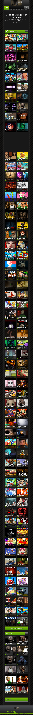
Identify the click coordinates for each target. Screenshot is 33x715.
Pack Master (20, 584)
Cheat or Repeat (20, 485)
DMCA (19, 713)
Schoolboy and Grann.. (22, 208)
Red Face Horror (20, 564)
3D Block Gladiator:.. (21, 179)
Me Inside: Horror (9, 129)
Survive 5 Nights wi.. (10, 347)
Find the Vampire (21, 40)
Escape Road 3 (8, 564)
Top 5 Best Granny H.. (22, 70)
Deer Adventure (20, 159)
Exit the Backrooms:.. (22, 396)
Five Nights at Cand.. (10, 110)
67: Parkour (7, 307)
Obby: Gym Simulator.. (22, 544)
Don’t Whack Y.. (20, 189)
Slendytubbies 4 (21, 268)
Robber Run (20, 278)
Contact (24, 713)
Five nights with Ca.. (10, 248)
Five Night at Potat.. (9, 604)
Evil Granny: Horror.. (21, 672)
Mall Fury (19, 297)
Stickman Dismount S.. (10, 297)
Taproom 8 (7, 90)
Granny (7, 663)
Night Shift (7, 70)
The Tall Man (8, 228)
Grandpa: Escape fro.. (22, 317)
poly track (19, 594)
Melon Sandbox (20, 307)
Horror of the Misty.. (21, 426)
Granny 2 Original (21, 653)
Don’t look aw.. (20, 218)
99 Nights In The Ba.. (21, 228)
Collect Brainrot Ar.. (9, 258)
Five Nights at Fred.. (9, 189)
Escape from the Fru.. (22, 456)
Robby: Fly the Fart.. (21, 614)
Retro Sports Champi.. (10, 446)
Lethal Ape (7, 535)
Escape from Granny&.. (10, 357)
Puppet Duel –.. (8, 268)
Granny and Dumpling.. (10, 50)
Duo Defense (8, 416)
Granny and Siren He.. (22, 465)
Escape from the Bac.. (22, 337)
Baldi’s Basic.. (8, 682)
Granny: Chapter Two (10, 653)
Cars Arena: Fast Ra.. (9, 495)
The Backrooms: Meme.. (10, 100)
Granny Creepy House (10, 672)
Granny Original (21, 643)
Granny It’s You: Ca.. (9, 208)
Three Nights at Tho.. (22, 327)
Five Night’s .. (20, 119)
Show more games (17, 628)
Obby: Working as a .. (22, 258)
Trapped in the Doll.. (10, 386)
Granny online (8, 643)
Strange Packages (21, 238)
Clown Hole (19, 416)
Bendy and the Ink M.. (22, 475)
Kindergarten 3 (8, 376)
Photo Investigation (9, 288)
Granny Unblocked (21, 663)
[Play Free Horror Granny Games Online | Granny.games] (16, 707)
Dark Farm (19, 129)
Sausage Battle (20, 495)
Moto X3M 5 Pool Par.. (10, 40)
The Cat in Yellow (21, 367)
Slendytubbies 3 (9, 327)
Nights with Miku (9, 456)
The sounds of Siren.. (10, 337)
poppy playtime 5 (9, 574)
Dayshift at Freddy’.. (10, 218)
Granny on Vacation (21, 169)
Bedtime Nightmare (9, 406)
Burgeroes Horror (9, 179)
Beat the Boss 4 (8, 614)
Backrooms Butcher (21, 288)
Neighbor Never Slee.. (22, 80)
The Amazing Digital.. (22, 386)
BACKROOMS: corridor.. (22, 60)
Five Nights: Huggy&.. (10, 169)
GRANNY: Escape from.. (22, 505)
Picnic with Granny (21, 624)
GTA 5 (6, 692)
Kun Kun (19, 436)
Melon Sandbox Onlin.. (10, 199)
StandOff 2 (19, 604)
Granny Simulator (21, 110)
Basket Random (8, 396)
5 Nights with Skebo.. (10, 426)
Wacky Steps (8, 594)
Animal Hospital (9, 80)
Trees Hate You (8, 485)
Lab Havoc (19, 515)
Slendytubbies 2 (9, 436)
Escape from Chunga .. (22, 50)
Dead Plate (7, 159)
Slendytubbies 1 (21, 525)
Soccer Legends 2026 (22, 574)
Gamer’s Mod (8, 119)
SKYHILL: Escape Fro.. (10, 317)
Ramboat (7, 525)
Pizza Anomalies (9, 515)
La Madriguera (20, 376)
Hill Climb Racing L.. (9, 465)
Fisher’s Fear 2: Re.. (21, 100)
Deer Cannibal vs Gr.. (22, 90)
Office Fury (19, 554)
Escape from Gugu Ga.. (22, 535)
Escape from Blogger (21, 446)
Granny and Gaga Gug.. (10, 505)
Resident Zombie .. (22, 248)
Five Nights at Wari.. (10, 624)
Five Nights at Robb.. (22, 357)
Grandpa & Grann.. (21, 682)
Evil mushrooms (9, 475)
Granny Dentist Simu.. (22, 406)
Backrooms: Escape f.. (10, 60)
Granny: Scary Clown (22, 692)
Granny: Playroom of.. (10, 238)
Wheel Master (20, 199)
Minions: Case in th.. (21, 347)
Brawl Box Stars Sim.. (10, 544)
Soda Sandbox (8, 584)
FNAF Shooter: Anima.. (10, 367)
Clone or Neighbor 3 (9, 278)
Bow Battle (7, 554)
